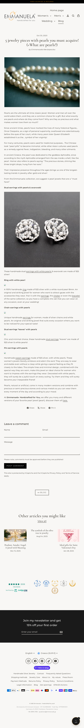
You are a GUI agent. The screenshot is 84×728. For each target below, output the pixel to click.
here (65, 400)
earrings (45, 296)
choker (56, 296)
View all (42, 521)
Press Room (68, 677)
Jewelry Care (34, 677)
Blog (61, 21)
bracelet (76, 296)
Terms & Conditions (65, 681)
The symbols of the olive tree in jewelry (42, 532)
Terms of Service (72, 473)
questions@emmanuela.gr (47, 711)
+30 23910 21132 (33, 711)
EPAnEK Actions (60, 685)
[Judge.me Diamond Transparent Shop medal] (37, 583)
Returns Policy (35, 681)
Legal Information (24, 685)
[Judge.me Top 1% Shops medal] (72, 583)
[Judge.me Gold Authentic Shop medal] (55, 583)
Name (7, 430)
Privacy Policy (55, 473)
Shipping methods (19, 677)
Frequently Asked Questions (58, 674)
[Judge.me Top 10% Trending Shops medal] (55, 590)
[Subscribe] (60, 632)
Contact (40, 674)
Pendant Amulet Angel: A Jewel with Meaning (15, 546)
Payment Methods (19, 681)
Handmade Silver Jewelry (24, 674)
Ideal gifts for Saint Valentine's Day (69, 546)
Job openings (46, 685)
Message (8, 442)
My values (56, 677)
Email (45, 430)
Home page (57, 10)
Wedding (47, 21)
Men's (58, 15)
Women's (43, 15)
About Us (46, 677)
